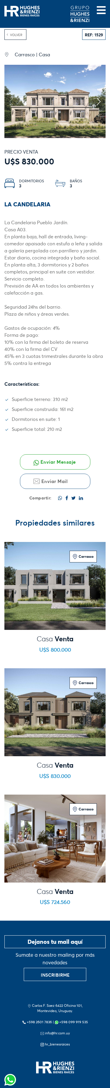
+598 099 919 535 (73, 1022)
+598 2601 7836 (39, 1022)
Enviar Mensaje (57, 462)
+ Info (55, 613)
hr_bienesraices (57, 1044)
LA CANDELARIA (27, 204)
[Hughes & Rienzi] (22, 10)
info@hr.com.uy (57, 1033)
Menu (101, 10)
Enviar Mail (53, 481)
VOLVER (16, 35)
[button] (99, 101)
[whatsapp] (10, 1078)
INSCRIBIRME (55, 975)
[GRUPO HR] (79, 14)
